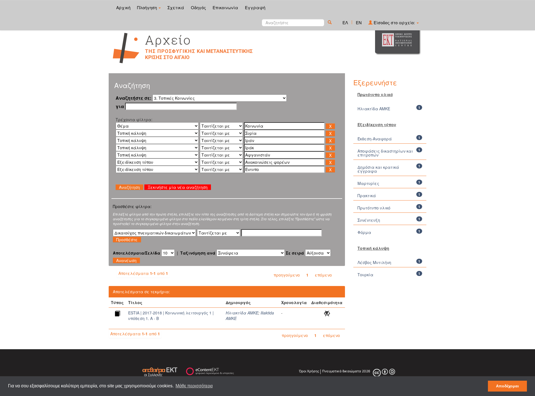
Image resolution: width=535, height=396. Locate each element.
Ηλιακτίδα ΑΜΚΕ (242, 313)
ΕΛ (345, 22)
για (120, 106)
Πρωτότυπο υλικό (374, 208)
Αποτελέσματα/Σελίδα (136, 253)
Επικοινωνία (225, 7)
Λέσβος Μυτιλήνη (374, 262)
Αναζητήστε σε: (133, 98)
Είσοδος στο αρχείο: (394, 22)
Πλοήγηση (147, 7)
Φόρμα (364, 232)
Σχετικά (175, 7)
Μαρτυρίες (368, 183)
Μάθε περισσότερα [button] (194, 385)
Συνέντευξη (369, 220)
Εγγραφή (255, 7)
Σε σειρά (295, 253)
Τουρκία (365, 274)
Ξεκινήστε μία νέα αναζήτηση (178, 187)
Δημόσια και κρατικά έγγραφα (378, 169)
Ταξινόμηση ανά (197, 253)
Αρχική (123, 7)
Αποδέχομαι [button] (507, 386)
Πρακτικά (367, 195)
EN (359, 22)
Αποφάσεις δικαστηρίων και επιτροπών (385, 153)
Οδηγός (198, 7)
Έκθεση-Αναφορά (375, 138)
